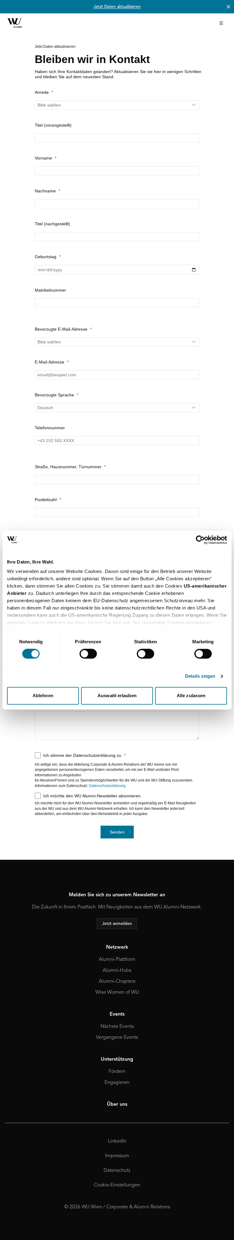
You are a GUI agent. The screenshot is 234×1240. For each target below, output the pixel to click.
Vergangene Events (117, 1037)
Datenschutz (117, 1170)
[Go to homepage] (14, 23)
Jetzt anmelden (117, 924)
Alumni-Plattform (117, 959)
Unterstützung (117, 1059)
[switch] (88, 654)
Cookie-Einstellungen (117, 1185)
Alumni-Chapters (117, 981)
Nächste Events (117, 1026)
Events (117, 1014)
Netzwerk (117, 947)
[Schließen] (228, 7)
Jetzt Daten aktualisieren (117, 7)
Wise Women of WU (117, 992)
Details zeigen (200, 676)
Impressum (117, 1156)
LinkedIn (117, 1141)
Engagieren (117, 1082)
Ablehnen (43, 695)
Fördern (117, 1071)
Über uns (117, 1104)
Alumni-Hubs (117, 970)
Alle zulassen (191, 695)
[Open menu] (221, 23)
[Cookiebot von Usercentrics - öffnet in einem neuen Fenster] (200, 539)
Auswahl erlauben (117, 695)
